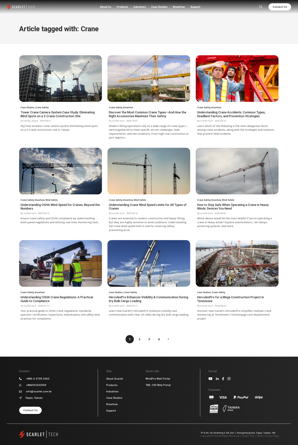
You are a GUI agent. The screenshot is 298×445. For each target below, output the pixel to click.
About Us (105, 6)
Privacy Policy (272, 435)
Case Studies (159, 6)
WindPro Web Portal (158, 378)
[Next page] (168, 339)
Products (122, 6)
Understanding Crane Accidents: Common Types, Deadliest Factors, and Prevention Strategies (231, 114)
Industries (139, 6)
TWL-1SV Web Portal (158, 385)
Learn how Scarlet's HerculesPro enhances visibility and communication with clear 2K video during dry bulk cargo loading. (149, 312)
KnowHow (179, 6)
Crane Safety (41, 107)
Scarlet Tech (248, 435)
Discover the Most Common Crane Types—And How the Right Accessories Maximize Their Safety (147, 114)
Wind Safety (52, 200)
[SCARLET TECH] (20, 7)
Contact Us (280, 6)
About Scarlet (114, 378)
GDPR (260, 435)
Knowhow (128, 107)
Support (195, 6)
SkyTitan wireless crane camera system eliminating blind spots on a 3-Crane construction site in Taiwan (59, 128)
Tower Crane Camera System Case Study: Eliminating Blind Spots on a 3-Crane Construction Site (58, 114)
